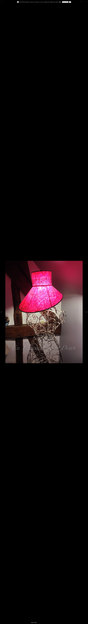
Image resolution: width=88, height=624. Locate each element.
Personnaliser (65, 2)
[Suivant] (85, 312)
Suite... (60, 1)
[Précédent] (2, 312)
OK (70, 2)
